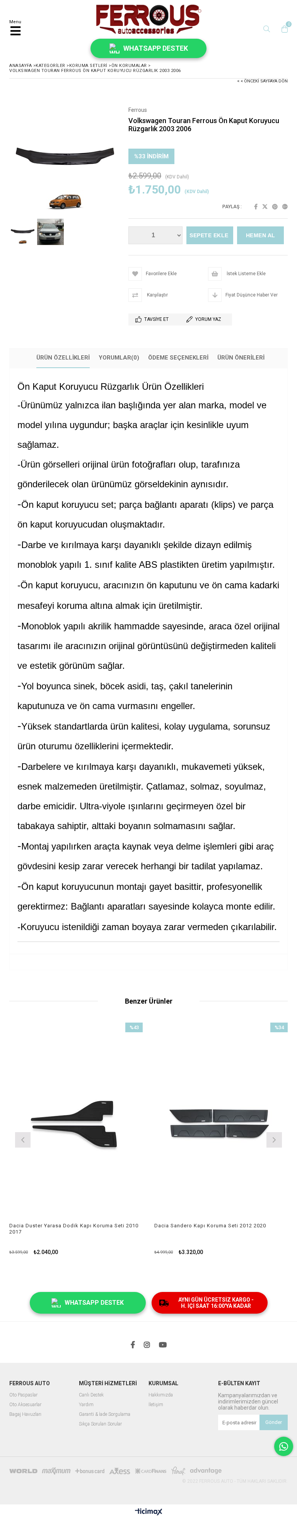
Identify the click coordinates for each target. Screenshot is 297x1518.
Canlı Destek (91, 1395)
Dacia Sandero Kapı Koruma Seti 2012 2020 (210, 1225)
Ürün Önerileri (241, 357)
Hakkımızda (160, 1395)
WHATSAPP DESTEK (155, 48)
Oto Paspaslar (23, 1395)
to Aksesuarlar (27, 1404)
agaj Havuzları (26, 1414)
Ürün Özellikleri (63, 357)
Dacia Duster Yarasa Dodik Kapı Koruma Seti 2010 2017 (73, 1229)
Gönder (273, 1422)
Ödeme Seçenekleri (178, 357)
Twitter (265, 206)
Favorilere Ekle (76, 1139)
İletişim (155, 1404)
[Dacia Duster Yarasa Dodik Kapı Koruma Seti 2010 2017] (76, 1123)
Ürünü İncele (109, 1139)
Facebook (256, 206)
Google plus (285, 206)
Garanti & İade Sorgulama (104, 1414)
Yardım (86, 1404)
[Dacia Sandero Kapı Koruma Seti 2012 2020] (221, 1123)
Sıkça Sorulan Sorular (100, 1424)
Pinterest (275, 206)
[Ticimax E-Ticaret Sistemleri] (148, 1512)
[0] (283, 29)
